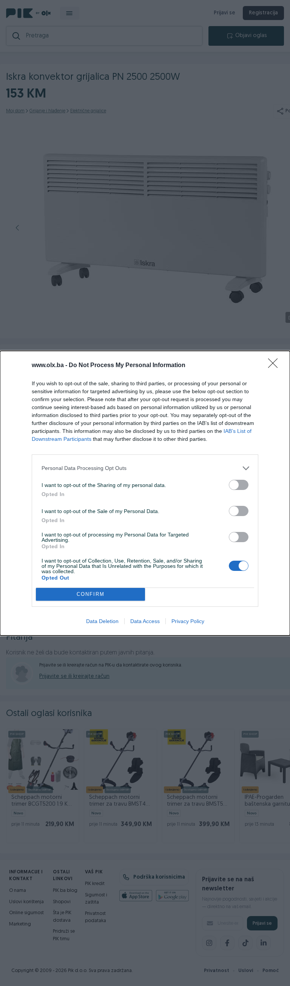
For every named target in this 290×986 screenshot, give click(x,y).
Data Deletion (102, 621)
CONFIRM (91, 594)
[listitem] (145, 468)
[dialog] (145, 493)
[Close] (275, 365)
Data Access (145, 621)
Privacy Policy (187, 621)
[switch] (238, 485)
